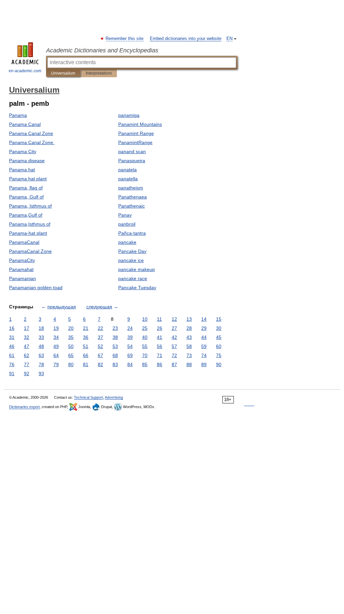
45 (218, 337)
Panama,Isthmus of (29, 224)
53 (115, 346)
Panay (125, 215)
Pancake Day (132, 251)
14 (204, 319)
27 (174, 328)
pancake (127, 242)
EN (229, 38)
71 (159, 355)
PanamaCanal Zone (30, 251)
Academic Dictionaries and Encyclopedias (102, 50)
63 (41, 355)
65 (71, 355)
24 (130, 328)
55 (144, 346)
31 (11, 337)
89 (204, 364)
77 (26, 364)
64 (56, 355)
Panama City (22, 151)
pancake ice (131, 260)
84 (130, 364)
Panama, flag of (26, 187)
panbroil (126, 224)
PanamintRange (135, 142)
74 (204, 355)
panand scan (132, 151)
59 (204, 346)
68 (115, 355)
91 (11, 373)
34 (56, 337)
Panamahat (21, 269)
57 (174, 346)
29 (204, 328)
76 (11, 364)
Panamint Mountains (140, 124)
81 (85, 364)
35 (71, 337)
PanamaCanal (24, 242)
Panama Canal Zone (31, 133)
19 (56, 328)
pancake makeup (136, 269)
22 (100, 328)
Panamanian (22, 278)
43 (189, 337)
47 (26, 346)
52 (100, 346)
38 (115, 337)
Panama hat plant (28, 178)
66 (85, 355)
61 (11, 355)
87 (174, 364)
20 (71, 328)
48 (41, 346)
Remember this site (124, 38)
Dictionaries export (24, 407)
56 (159, 346)
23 (115, 328)
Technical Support (88, 397)
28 (189, 328)
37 (100, 337)
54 (130, 346)
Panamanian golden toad (35, 287)
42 (174, 337)
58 (189, 346)
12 (174, 319)
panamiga (128, 115)
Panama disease (27, 160)
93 (41, 373)
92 (26, 373)
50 (71, 346)
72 (174, 355)
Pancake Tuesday (137, 287)
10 (144, 319)
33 (41, 337)
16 (11, 328)
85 (144, 364)
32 (26, 337)
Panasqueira (131, 160)
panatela (127, 169)
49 (56, 346)
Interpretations (99, 73)
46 (11, 346)
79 (56, 364)
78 (41, 364)
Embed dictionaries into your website (185, 38)
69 (130, 355)
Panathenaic (131, 206)
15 (218, 319)
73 (189, 355)
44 (204, 337)
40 (144, 337)
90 (218, 364)
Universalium (63, 73)
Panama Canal (25, 124)
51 (85, 346)
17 (26, 328)
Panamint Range (136, 133)
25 (144, 328)
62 (26, 355)
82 (100, 364)
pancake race (132, 278)
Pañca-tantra (132, 233)
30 (218, 328)
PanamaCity (22, 260)
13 (189, 319)
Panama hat (22, 169)
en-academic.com (25, 71)
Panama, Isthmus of (30, 206)
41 (159, 337)
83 (115, 364)
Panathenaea (132, 197)
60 (218, 346)
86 (159, 364)
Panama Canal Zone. (31, 142)
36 (85, 337)
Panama (18, 115)
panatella (128, 178)
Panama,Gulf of (25, 215)
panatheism (130, 187)
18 (41, 328)
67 (100, 355)
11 (159, 319)
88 (189, 364)
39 (130, 337)
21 (85, 328)
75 (218, 355)
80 (71, 364)
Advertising (114, 397)
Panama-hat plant (28, 233)
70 (144, 355)
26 (159, 328)
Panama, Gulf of (26, 197)
